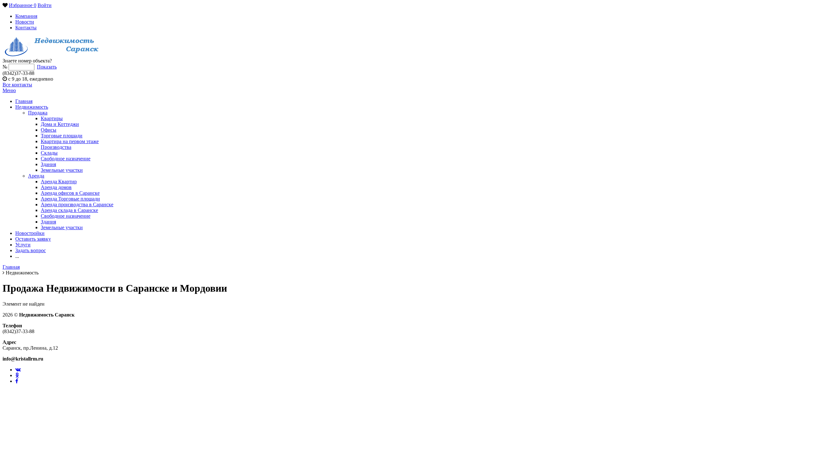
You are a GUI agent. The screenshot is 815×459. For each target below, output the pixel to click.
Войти (45, 5)
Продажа (37, 112)
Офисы (48, 130)
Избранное (22, 5)
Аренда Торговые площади (70, 198)
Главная (23, 101)
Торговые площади (61, 135)
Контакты (26, 27)
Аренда (36, 175)
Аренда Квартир (59, 181)
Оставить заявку (33, 239)
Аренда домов (56, 187)
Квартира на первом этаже (70, 141)
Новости (24, 22)
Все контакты (17, 84)
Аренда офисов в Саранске (70, 193)
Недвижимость (31, 107)
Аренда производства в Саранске (77, 204)
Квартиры (52, 118)
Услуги (23, 244)
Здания (48, 164)
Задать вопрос (30, 250)
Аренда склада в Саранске (69, 210)
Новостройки (30, 233)
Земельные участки (62, 170)
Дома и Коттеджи (60, 124)
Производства (56, 147)
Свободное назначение (65, 158)
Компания (26, 16)
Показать (47, 66)
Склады (49, 153)
